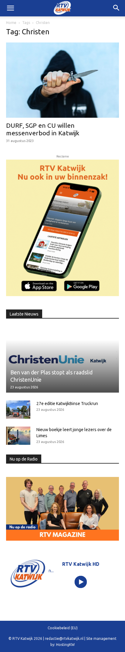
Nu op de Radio (24, 459)
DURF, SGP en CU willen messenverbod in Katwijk (42, 129)
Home (11, 23)
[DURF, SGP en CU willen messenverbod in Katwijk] (62, 80)
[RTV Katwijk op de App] (62, 228)
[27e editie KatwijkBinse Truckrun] (18, 409)
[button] (116, 8)
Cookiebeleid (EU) (63, 628)
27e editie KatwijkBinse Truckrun (67, 403)
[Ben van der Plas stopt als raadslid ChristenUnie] (62, 359)
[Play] (81, 582)
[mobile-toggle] (10, 8)
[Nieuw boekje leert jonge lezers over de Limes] (18, 436)
